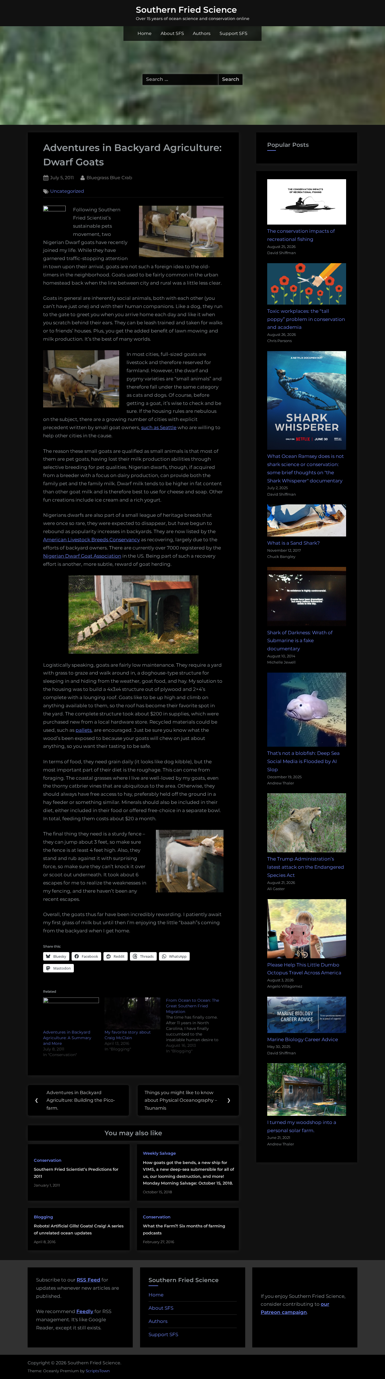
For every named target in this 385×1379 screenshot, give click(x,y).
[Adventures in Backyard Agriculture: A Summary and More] (71, 1013)
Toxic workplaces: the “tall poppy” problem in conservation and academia (306, 319)
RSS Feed (88, 1280)
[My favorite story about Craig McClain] (132, 1013)
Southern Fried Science (186, 10)
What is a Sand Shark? (293, 543)
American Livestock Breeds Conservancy (91, 539)
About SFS (172, 33)
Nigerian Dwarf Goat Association (82, 556)
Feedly (84, 1311)
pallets (84, 730)
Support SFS (233, 33)
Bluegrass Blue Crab (109, 177)
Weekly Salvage (159, 1153)
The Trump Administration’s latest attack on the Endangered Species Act (305, 867)
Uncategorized (67, 191)
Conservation (47, 1160)
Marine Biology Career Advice (302, 1039)
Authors (202, 33)
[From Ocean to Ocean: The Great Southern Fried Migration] (196, 1025)
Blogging (43, 1217)
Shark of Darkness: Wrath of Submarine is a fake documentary (300, 641)
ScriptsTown (98, 1371)
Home (145, 33)
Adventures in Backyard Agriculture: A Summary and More (67, 1038)
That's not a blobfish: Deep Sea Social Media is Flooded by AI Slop (303, 761)
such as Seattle (158, 427)
